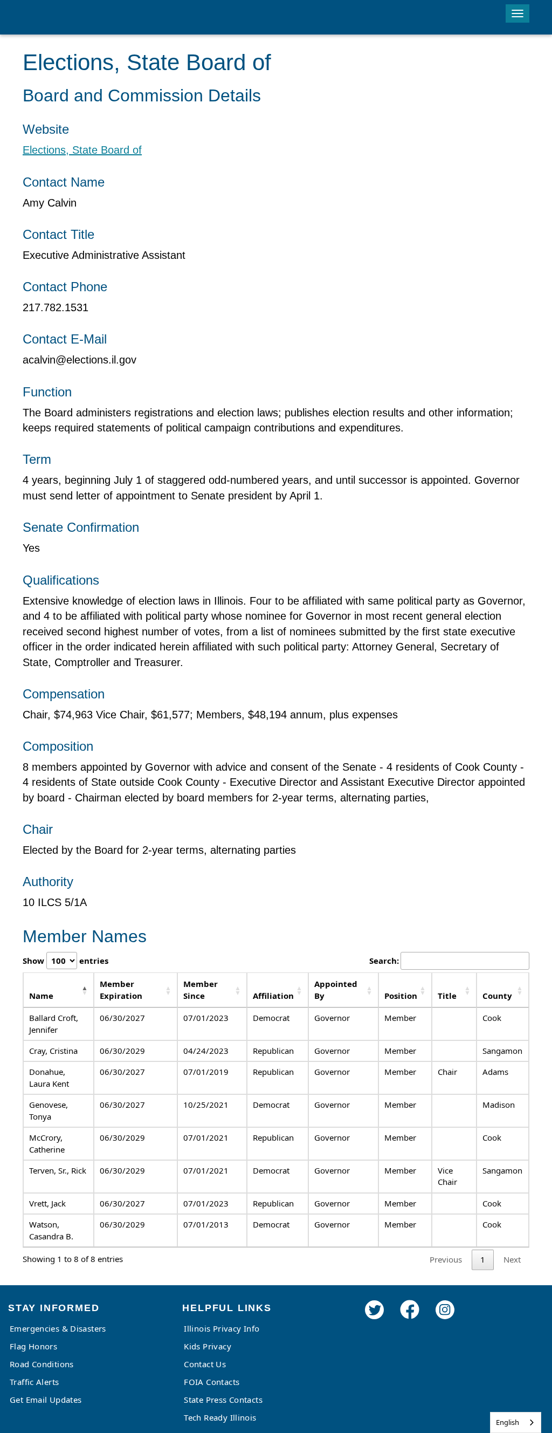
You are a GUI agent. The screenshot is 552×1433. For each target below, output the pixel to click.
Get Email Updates (45, 1399)
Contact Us (205, 1364)
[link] (374, 1324)
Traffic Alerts (34, 1381)
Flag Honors (33, 1346)
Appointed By (335, 989)
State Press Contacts (223, 1399)
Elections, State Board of (82, 150)
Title (447, 995)
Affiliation (273, 995)
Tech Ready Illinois (220, 1417)
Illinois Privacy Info (221, 1328)
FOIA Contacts (211, 1381)
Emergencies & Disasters (58, 1328)
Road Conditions (42, 1364)
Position (400, 995)
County (497, 995)
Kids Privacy (207, 1346)
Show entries (65, 960)
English (507, 1422)
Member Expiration (121, 989)
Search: (384, 960)
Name (41, 995)
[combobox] (515, 1422)
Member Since (200, 989)
